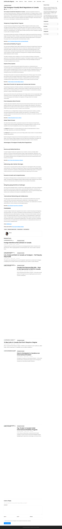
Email (18, 516)
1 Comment (15, 9)
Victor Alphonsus (7, 258)
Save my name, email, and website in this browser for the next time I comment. (18, 520)
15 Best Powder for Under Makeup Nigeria (16, 81)
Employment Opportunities (12, 229)
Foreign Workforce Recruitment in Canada (17, 243)
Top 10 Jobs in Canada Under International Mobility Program (27, 429)
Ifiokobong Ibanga (20, 431)
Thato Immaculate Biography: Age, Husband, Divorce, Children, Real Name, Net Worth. (50, 12)
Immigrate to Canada (7, 5)
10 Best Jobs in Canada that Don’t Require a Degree (20, 342)
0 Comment (17, 244)
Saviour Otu (6, 244)
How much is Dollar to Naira (18, 226)
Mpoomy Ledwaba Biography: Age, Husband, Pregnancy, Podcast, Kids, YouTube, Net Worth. (50, 8)
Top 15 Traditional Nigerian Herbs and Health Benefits (18, 41)
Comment (6, 504)
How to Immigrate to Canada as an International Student (28, 354)
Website (31, 516)
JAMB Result (9, 224)
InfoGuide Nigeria (9, 1)
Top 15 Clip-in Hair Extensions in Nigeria (15, 160)
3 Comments (31, 270)
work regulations (26, 229)
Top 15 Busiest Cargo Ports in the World (15, 205)
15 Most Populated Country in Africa (14, 117)
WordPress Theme (33, 527)
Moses (6, 9)
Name (5, 516)
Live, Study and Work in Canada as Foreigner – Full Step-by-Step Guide (23, 255)
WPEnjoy (38, 527)
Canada (5, 229)
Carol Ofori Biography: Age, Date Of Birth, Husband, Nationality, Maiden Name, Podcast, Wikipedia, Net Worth (51, 17)
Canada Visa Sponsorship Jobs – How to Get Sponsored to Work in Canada (29, 268)
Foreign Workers (20, 229)
